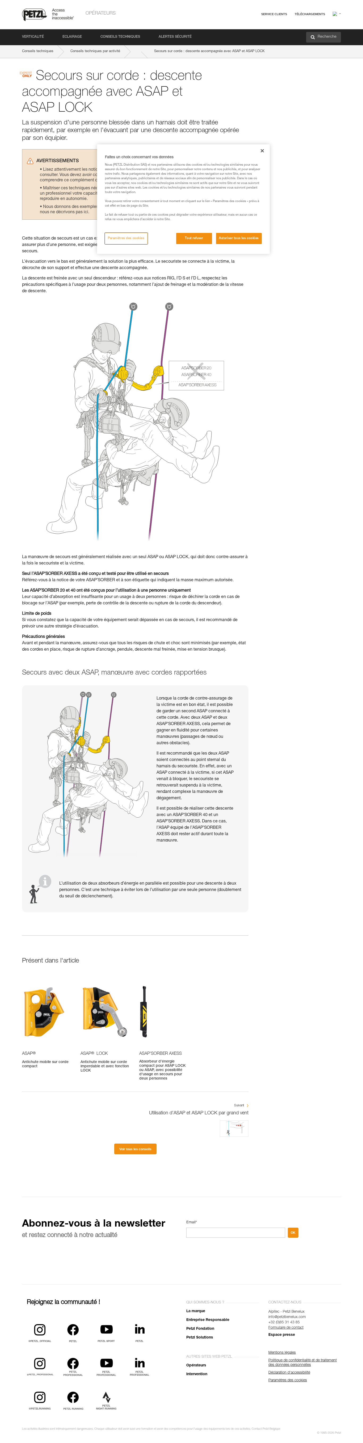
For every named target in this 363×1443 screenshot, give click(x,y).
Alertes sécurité (175, 37)
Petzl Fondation (200, 1329)
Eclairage (72, 37)
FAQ (248, 27)
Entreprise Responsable (207, 1320)
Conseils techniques (120, 37)
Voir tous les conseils (135, 1149)
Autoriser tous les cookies (239, 238)
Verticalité (33, 37)
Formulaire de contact (285, 1328)
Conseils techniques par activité (95, 51)
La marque (195, 1311)
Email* (191, 1222)
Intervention (196, 1374)
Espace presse (281, 1335)
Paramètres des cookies (126, 238)
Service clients (274, 14)
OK (293, 1233)
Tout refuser (194, 238)
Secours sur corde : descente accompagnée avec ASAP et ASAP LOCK (209, 51)
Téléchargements (310, 14)
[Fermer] (262, 151)
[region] (183, 199)
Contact (251, 34)
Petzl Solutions (199, 1338)
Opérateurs (101, 13)
